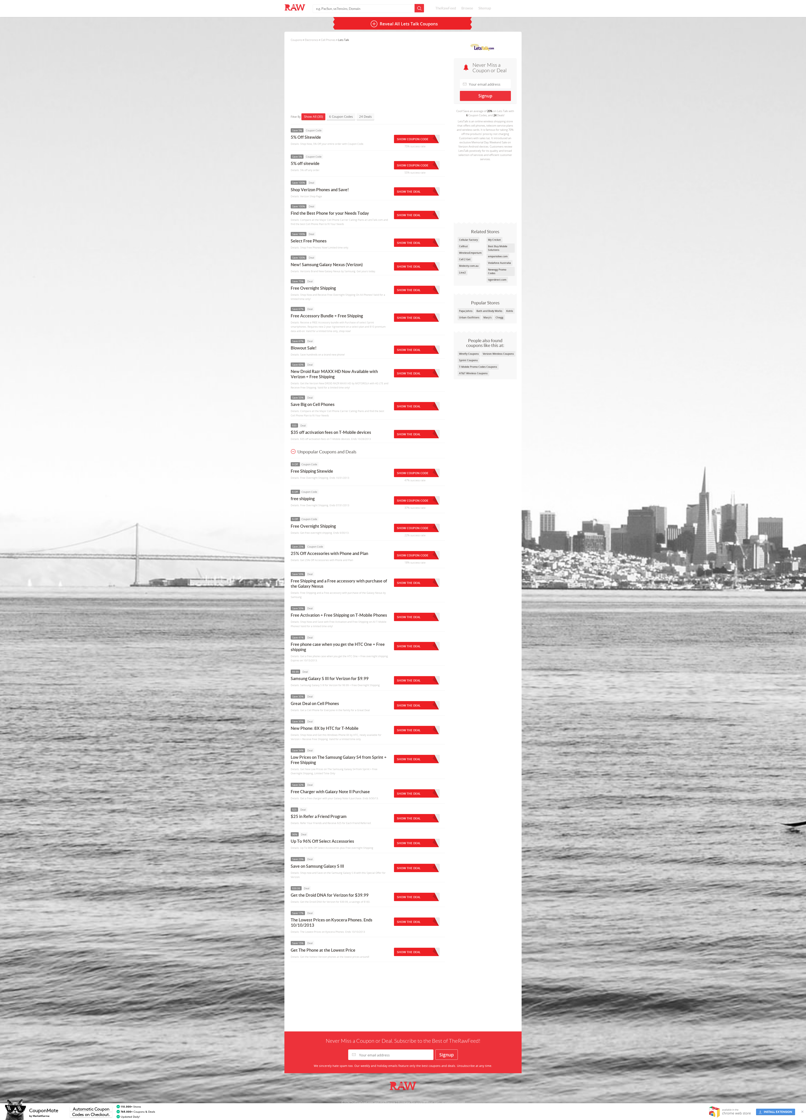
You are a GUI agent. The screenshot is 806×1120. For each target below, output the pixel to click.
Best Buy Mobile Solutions (497, 248)
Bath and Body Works (489, 311)
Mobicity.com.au (469, 266)
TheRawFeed (445, 8)
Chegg (499, 317)
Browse (467, 8)
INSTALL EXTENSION (778, 1112)
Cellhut (463, 246)
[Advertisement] (485, 190)
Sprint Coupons (468, 360)
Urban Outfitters (469, 317)
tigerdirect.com (497, 279)
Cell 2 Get (465, 259)
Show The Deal (409, 192)
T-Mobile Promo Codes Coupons (478, 367)
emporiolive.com (498, 256)
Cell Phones (328, 40)
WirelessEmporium (470, 253)
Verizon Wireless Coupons (498, 354)
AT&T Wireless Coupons (473, 373)
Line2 (462, 272)
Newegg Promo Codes (497, 271)
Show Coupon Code (412, 139)
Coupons (296, 40)
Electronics (311, 40)
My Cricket (494, 240)
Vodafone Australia (499, 263)
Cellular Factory (468, 240)
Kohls (509, 311)
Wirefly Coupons (469, 354)
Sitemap (484, 8)
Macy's (487, 317)
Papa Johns (465, 311)
